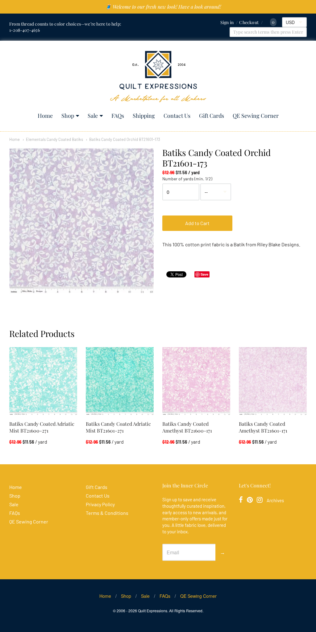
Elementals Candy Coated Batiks (54, 139)
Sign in (227, 22)
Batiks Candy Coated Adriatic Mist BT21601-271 (118, 427)
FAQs (117, 115)
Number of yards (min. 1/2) (187, 178)
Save (204, 274)
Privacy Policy (100, 504)
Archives (275, 500)
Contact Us (177, 115)
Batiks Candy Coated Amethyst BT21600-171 (187, 427)
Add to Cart (197, 223)
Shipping (144, 115)
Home (45, 115)
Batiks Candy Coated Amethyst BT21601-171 (263, 427)
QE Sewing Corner (256, 115)
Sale (93, 115)
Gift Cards (211, 115)
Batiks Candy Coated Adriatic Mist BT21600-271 (41, 427)
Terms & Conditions (107, 513)
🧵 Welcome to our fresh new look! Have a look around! (163, 6)
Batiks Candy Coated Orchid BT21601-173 (124, 139)
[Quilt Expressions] (158, 76)
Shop (67, 115)
